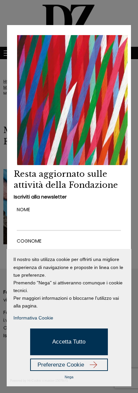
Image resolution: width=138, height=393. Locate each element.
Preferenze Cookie (61, 365)
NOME (23, 209)
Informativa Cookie (33, 317)
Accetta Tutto (68, 342)
